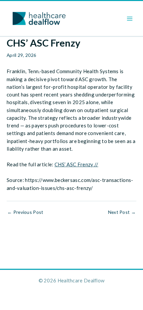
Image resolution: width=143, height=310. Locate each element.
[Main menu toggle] (130, 18)
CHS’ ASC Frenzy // (76, 164)
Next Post (122, 212)
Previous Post (25, 212)
